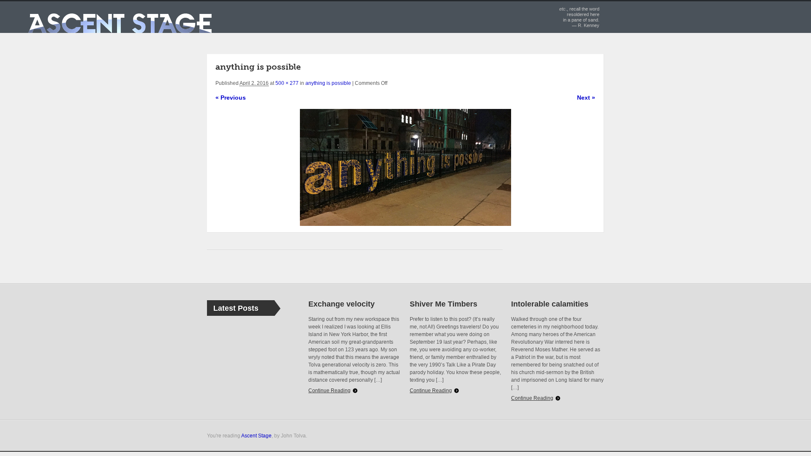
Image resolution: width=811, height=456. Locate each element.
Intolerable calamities (549, 304)
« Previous (230, 97)
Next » (586, 97)
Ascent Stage (256, 435)
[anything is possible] (405, 167)
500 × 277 (287, 83)
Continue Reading (329, 391)
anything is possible (328, 83)
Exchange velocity (341, 304)
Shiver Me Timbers (443, 304)
